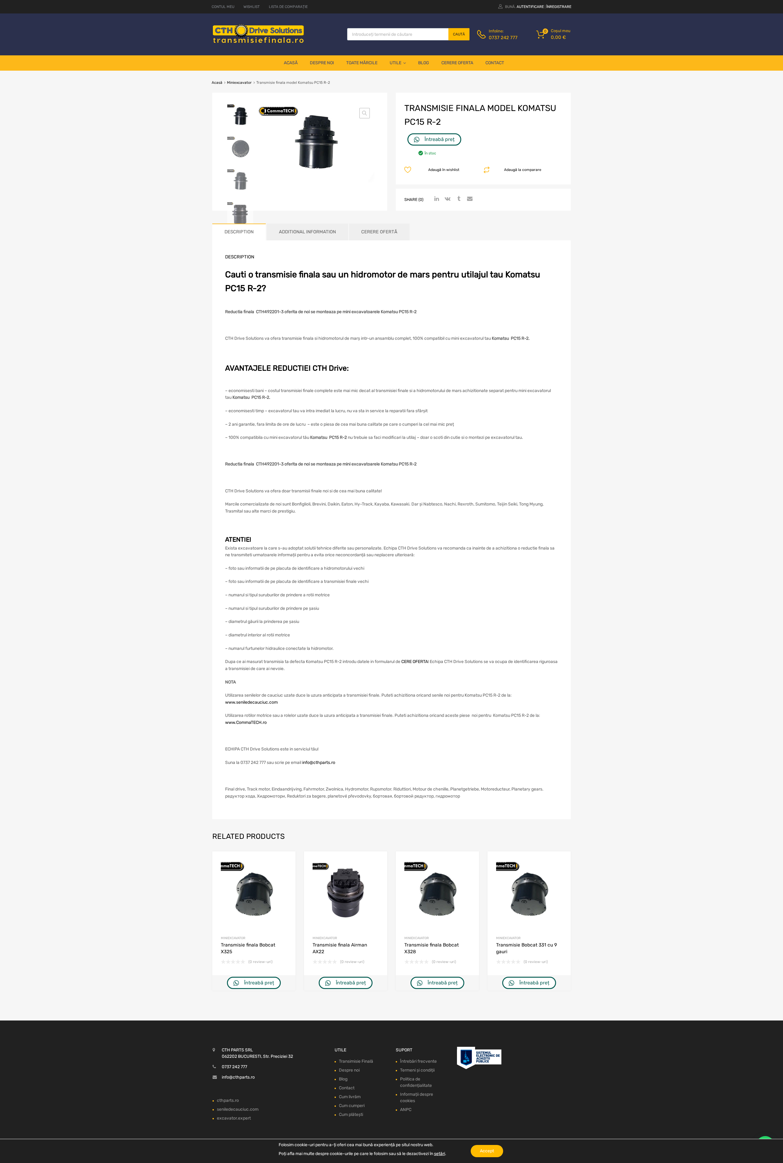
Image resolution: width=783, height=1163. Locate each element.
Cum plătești (351, 1114)
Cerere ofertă (379, 232)
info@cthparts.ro (318, 762)
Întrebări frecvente (418, 1061)
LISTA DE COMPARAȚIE (288, 7)
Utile (395, 62)
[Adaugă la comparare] (285, 873)
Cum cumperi (352, 1105)
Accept (487, 1151)
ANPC (405, 1109)
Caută (459, 34)
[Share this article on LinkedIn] (436, 199)
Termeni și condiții (417, 1070)
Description (239, 232)
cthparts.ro (228, 1100)
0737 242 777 (503, 37)
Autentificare (530, 7)
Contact (494, 62)
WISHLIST (251, 7)
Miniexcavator (239, 82)
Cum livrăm (350, 1096)
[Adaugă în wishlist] (285, 863)
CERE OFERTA (414, 661)
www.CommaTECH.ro (246, 722)
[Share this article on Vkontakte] (447, 199)
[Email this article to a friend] (469, 199)
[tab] (239, 232)
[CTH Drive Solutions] (258, 42)
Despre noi (322, 62)
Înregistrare (558, 7)
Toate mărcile (361, 62)
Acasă (291, 62)
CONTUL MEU (223, 7)
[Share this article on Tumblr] (458, 199)
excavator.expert (234, 1118)
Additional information (307, 232)
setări (439, 1153)
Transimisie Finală (356, 1061)
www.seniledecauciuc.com (251, 702)
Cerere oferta (457, 62)
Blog (423, 62)
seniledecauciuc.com (237, 1109)
